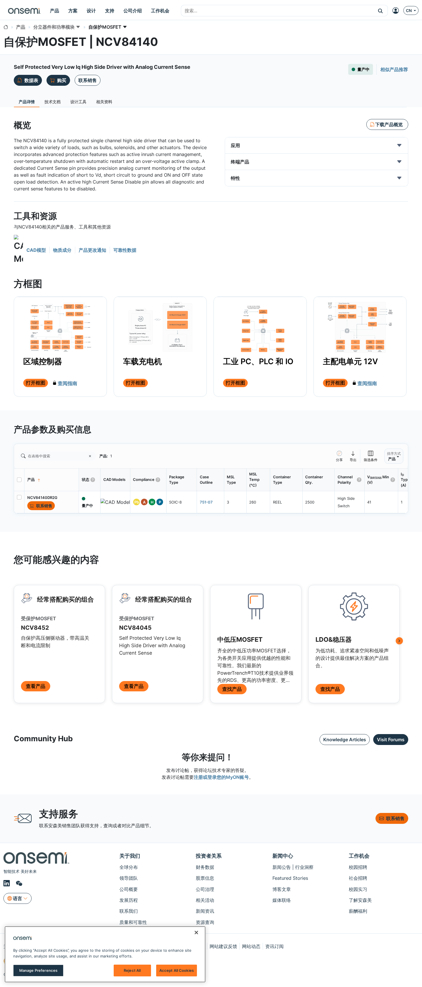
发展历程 (128, 900)
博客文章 (281, 889)
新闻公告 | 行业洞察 (292, 867)
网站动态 (251, 946)
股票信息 (205, 878)
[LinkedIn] (7, 883)
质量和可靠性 (133, 922)
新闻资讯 (205, 911)
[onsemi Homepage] (24, 10)
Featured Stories (290, 878)
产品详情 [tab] (27, 101)
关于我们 (129, 856)
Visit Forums (390, 739)
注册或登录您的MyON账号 (221, 777)
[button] (380, 10)
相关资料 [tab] (104, 101)
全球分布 (128, 867)
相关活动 (205, 900)
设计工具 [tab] (78, 101)
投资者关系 (209, 856)
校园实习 (358, 889)
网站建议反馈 (223, 946)
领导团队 (128, 878)
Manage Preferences (38, 970)
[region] (105, 954)
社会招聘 (358, 878)
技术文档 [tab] (52, 101)
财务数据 (205, 867)
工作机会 (359, 856)
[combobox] (277, 11)
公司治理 (205, 889)
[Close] (196, 932)
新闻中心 (282, 856)
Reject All (132, 970)
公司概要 (128, 889)
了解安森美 (360, 900)
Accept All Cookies (176, 970)
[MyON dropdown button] (397, 10)
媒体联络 (281, 900)
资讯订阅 (274, 946)
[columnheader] (51, 480)
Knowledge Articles (344, 739)
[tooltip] (353, 456)
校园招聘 (358, 867)
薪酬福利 (358, 911)
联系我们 (128, 911)
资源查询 (205, 922)
